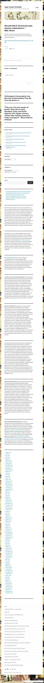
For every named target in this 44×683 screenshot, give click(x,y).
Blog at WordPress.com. (17, 672)
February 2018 (9, 583)
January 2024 (9, 501)
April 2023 (8, 516)
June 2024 (8, 493)
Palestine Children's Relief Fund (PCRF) (15, 429)
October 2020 (9, 535)
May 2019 (8, 562)
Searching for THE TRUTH (10, 662)
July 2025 (8, 473)
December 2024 (9, 484)
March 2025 (8, 479)
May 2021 (8, 524)
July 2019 (8, 559)
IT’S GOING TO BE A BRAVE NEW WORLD (13, 665)
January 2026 (9, 463)
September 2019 (9, 556)
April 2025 (8, 477)
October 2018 (9, 573)
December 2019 (9, 551)
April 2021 (8, 525)
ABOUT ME (6, 612)
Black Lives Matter (26, 239)
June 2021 (8, 522)
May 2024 (8, 495)
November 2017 (9, 588)
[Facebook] (8, 669)
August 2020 (8, 538)
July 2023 (8, 511)
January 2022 (9, 521)
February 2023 (9, 517)
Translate (14, 172)
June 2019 (8, 561)
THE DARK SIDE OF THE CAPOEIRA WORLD (14, 637)
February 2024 (9, 500)
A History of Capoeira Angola (10, 620)
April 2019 (8, 564)
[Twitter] (5, 669)
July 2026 (8, 454)
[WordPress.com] (15, 669)
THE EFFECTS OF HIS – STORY (11, 623)
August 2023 (8, 509)
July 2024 (8, 492)
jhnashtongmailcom (10, 60)
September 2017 (9, 591)
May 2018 (8, 578)
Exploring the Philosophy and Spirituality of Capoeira (16, 651)
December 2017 (9, 586)
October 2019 (9, 554)
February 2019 (9, 567)
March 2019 (8, 565)
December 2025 (9, 465)
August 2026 (8, 452)
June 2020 (8, 541)
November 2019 (9, 553)
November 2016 (9, 592)
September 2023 (9, 508)
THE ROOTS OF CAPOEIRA (10, 654)
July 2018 (8, 577)
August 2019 (8, 557)
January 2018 (8, 585)
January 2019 (8, 569)
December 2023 (9, 503)
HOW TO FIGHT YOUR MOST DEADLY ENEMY (14, 648)
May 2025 (8, 476)
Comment (29, 83)
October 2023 (9, 506)
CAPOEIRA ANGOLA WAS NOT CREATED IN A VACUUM (16, 626)
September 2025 (9, 469)
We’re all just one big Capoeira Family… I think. (14, 631)
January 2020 (9, 549)
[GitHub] (13, 669)
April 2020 (8, 545)
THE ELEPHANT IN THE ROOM (11, 656)
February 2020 (9, 548)
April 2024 (8, 497)
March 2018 (8, 581)
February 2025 (9, 481)
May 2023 (8, 514)
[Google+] (10, 669)
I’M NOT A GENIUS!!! (8, 617)
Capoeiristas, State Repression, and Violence (14, 628)
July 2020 (8, 540)
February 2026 (9, 462)
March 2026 (8, 460)
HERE (19, 241)
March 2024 (8, 498)
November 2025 (9, 466)
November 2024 (9, 485)
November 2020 (9, 533)
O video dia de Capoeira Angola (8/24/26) (15, 139)
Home (5, 606)
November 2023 (9, 505)
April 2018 (8, 580)
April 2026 (8, 458)
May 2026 (8, 457)
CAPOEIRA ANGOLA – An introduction (13, 609)
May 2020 (8, 543)
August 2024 (8, 490)
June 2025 (8, 474)
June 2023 (8, 513)
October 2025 (9, 468)
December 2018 (9, 570)
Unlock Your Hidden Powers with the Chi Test (16, 142)
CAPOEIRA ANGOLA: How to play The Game (14, 634)
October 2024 (9, 487)
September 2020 (9, 537)
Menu (37, 7)
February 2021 (9, 529)
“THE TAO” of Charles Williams (11, 640)
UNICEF (20, 437)
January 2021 (8, 530)
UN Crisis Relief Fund (21, 436)
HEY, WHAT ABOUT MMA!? (10, 645)
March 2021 (8, 527)
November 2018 (9, 572)
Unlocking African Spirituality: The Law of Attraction (18, 136)
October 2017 (8, 589)
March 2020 (8, 546)
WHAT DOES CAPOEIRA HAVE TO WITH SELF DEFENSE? (17, 642)
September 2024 (9, 489)
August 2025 (8, 471)
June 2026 (8, 455)
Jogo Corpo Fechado (13, 7)
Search (6, 180)
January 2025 (9, 482)
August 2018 (8, 575)
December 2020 (9, 532)
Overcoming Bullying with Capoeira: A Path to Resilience (18, 132)
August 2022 (8, 519)
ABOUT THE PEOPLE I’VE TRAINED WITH (13, 614)
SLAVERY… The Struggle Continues (12, 659)
